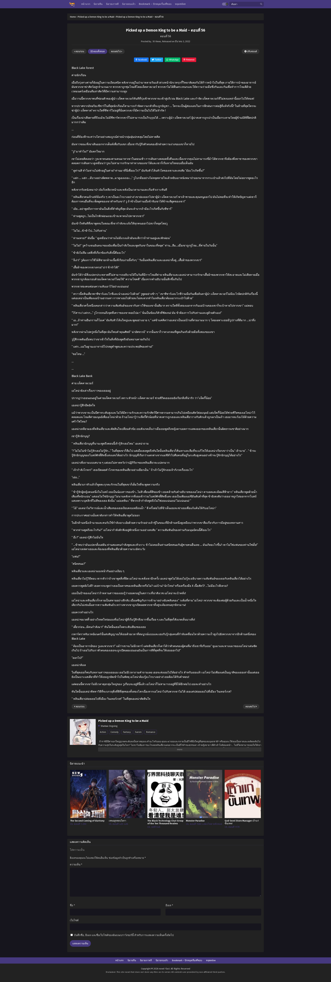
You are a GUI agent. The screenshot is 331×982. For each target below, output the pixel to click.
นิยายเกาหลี (146, 960)
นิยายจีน (132, 960)
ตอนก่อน (79, 51)
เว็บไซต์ (74, 920)
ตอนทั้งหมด (99, 51)
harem (138, 732)
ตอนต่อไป (116, 51)
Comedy (114, 732)
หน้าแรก (119, 960)
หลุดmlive (211, 960)
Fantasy (127, 732)
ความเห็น (76, 864)
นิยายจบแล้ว (162, 960)
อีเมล (169, 905)
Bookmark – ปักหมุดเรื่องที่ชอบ (187, 960)
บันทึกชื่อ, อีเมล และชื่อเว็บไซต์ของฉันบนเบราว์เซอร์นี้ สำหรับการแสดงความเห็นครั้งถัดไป (124, 935)
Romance (150, 732)
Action (103, 732)
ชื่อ (72, 905)
